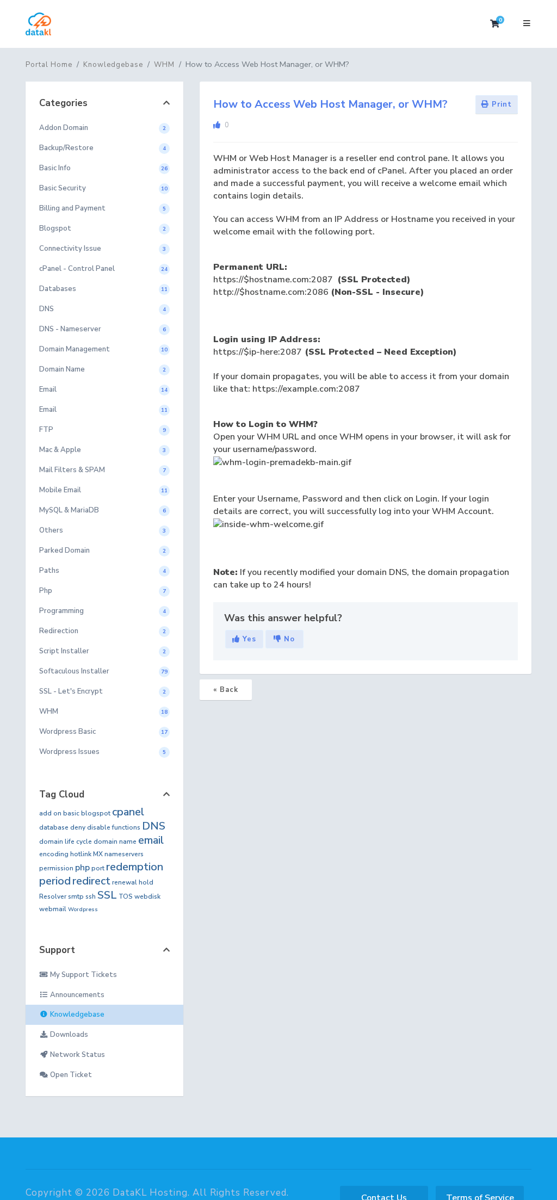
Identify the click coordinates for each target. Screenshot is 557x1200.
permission (56, 868)
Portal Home (49, 65)
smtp (76, 896)
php (82, 868)
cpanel (128, 812)
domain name (115, 841)
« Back (225, 690)
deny (77, 827)
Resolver (52, 896)
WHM (164, 65)
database (54, 827)
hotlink (80, 854)
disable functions (113, 827)
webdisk (147, 896)
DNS (153, 826)
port (97, 868)
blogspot (95, 813)
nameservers (124, 854)
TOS (126, 896)
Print (500, 104)
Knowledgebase (113, 65)
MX (98, 854)
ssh (90, 896)
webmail (52, 909)
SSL (107, 895)
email (151, 840)
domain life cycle (65, 841)
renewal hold (132, 882)
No (288, 639)
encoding (54, 854)
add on (50, 813)
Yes (248, 639)
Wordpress (83, 909)
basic (71, 813)
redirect (91, 881)
